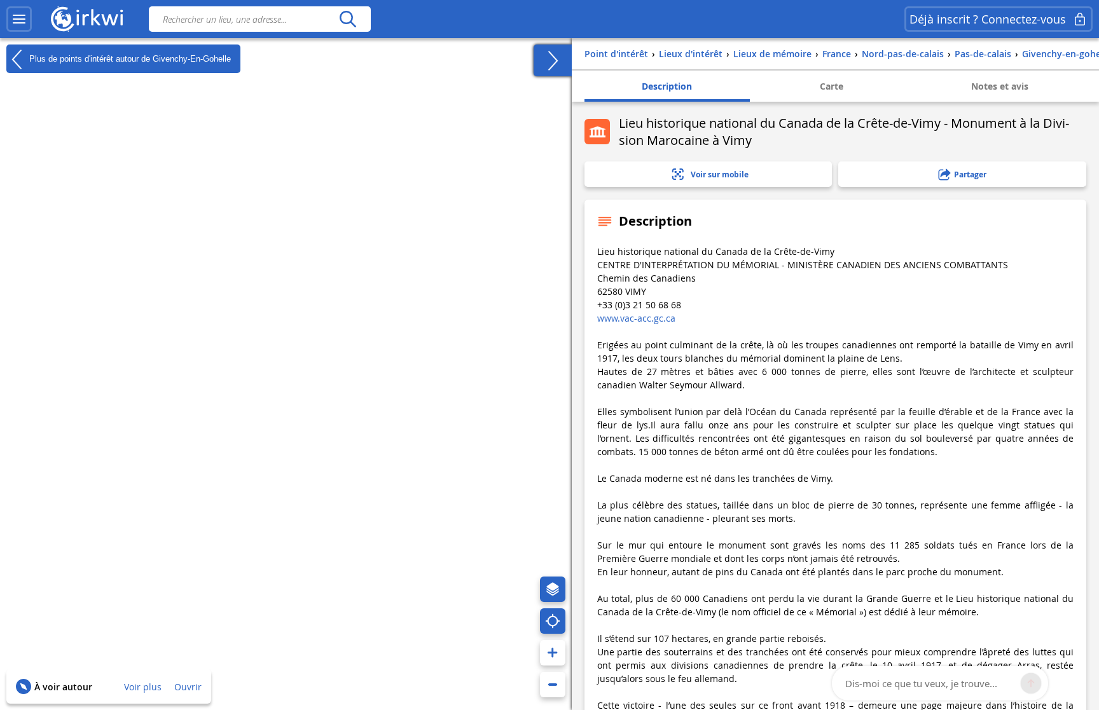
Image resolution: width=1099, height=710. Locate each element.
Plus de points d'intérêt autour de (129, 58)
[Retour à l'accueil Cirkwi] (87, 19)
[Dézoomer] (552, 684)
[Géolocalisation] (552, 621)
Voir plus (143, 687)
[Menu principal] (19, 19)
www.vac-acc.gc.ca (636, 318)
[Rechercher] (347, 19)
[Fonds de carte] (552, 589)
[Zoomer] (552, 653)
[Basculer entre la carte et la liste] (553, 60)
